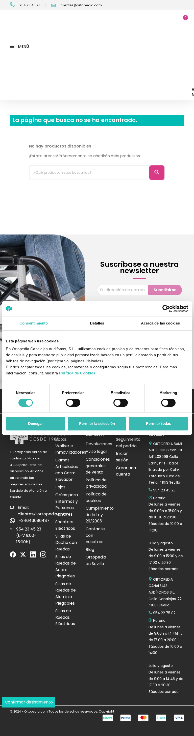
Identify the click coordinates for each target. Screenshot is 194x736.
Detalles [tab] (97, 323)
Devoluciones (99, 444)
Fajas (60, 487)
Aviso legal (96, 451)
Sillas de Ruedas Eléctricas (65, 617)
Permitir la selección (97, 423)
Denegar (35, 423)
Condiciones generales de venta (98, 465)
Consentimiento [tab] (33, 323)
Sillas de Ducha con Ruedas (66, 542)
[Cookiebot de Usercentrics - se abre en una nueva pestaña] (166, 308)
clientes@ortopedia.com (81, 5)
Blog (90, 549)
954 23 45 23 (29, 5)
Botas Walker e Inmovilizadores (70, 445)
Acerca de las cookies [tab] (160, 323)
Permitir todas (158, 423)
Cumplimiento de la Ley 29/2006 (100, 514)
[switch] (73, 403)
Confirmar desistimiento (29, 702)
